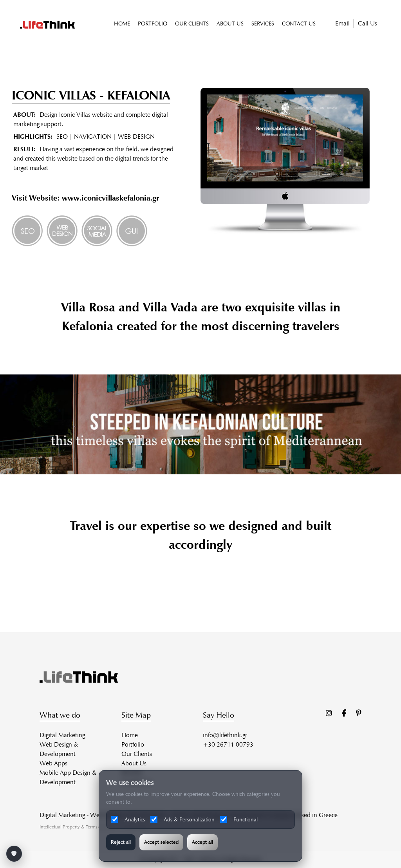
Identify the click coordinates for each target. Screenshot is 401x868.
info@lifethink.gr (225, 735)
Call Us (367, 23)
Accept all (202, 842)
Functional (245, 819)
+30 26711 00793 (228, 744)
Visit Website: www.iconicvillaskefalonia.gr (85, 198)
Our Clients (136, 754)
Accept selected (161, 842)
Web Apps (53, 763)
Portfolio (132, 744)
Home (129, 735)
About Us (133, 763)
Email (342, 23)
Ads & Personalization (189, 819)
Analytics (135, 819)
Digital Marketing (62, 735)
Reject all (121, 842)
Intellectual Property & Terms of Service (78, 827)
